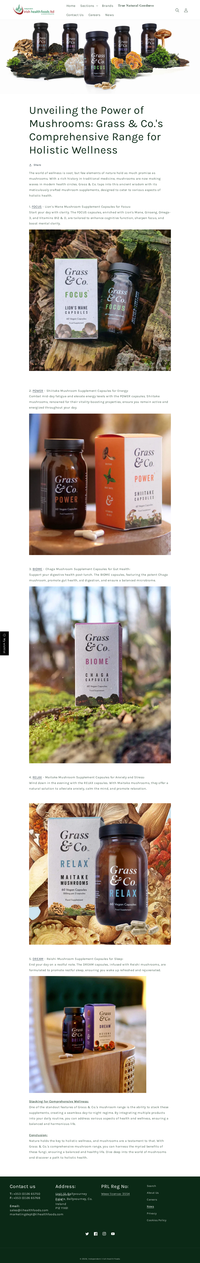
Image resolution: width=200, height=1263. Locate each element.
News (150, 1206)
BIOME (37, 569)
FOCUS (37, 206)
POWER (38, 391)
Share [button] (37, 165)
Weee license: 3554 (115, 1194)
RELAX (37, 777)
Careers (152, 1199)
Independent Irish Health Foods (104, 1259)
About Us (153, 1192)
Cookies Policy (156, 1220)
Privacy (152, 1213)
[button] (89, 5)
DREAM (38, 959)
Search (151, 1186)
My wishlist (4, 645)
